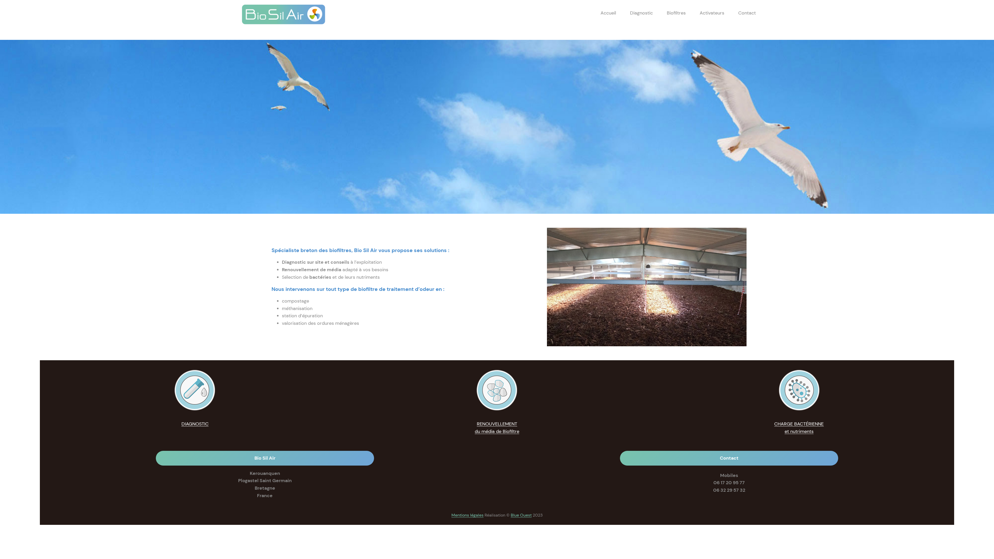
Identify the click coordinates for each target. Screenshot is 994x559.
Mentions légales (467, 515)
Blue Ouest (521, 515)
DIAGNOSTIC (195, 424)
